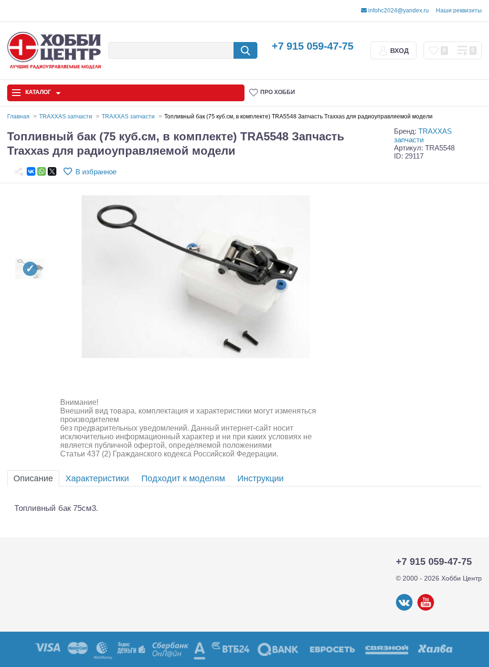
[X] (52, 171)
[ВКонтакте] (31, 171)
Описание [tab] (33, 478)
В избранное (96, 172)
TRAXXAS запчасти (423, 135)
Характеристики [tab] (97, 478)
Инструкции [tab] (260, 478)
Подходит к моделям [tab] (183, 478)
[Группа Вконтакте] (404, 608)
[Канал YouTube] (425, 608)
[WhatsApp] (41, 171)
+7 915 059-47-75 (312, 46)
